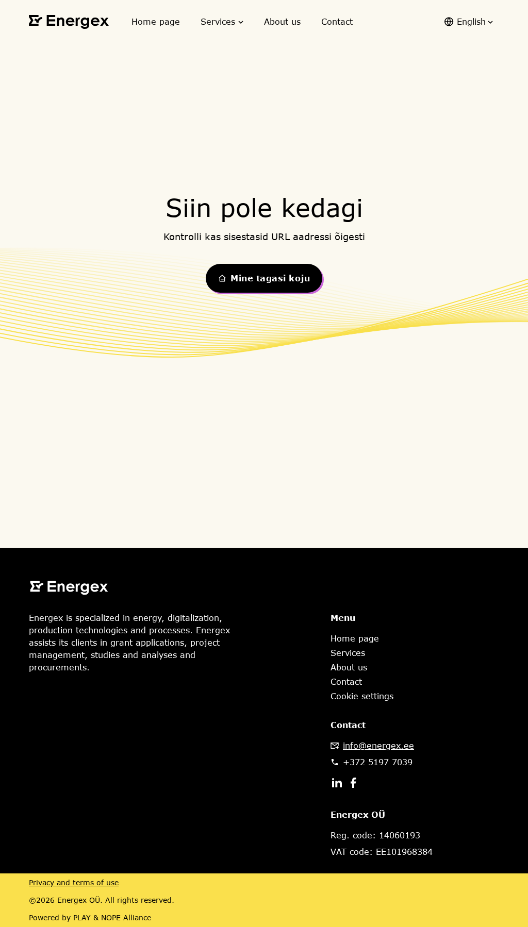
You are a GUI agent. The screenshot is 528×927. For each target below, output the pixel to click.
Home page (155, 21)
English (471, 21)
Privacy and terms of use (74, 882)
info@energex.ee (378, 745)
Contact (337, 21)
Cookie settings (362, 696)
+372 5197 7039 (377, 762)
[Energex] (69, 22)
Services (218, 21)
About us (282, 21)
